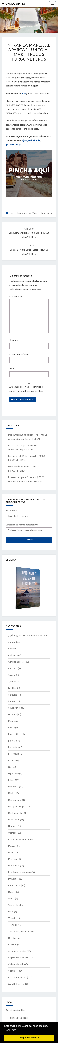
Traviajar (12, 924)
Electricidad (14, 734)
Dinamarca (13, 720)
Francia (12, 760)
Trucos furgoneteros (20, 212)
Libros (11, 780)
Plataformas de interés (20, 839)
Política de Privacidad (17, 1017)
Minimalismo (15, 799)
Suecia (11, 898)
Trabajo (12, 918)
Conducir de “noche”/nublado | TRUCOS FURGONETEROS (29, 233)
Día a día (12, 714)
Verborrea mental (17, 951)
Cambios (12, 694)
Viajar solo (13, 970)
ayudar (11, 681)
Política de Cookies (15, 1010)
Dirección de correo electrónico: (22, 524)
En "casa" (13, 740)
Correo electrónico (19, 354)
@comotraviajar (14, 144)
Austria (11, 674)
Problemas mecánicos (19, 872)
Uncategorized (15, 937)
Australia (12, 668)
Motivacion (13, 819)
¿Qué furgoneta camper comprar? (25, 635)
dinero (11, 727)
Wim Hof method (17, 983)
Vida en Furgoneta (42, 212)
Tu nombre (11, 510)
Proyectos (13, 878)
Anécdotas (13, 655)
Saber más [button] (10, 1030)
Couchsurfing (15, 707)
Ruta (10, 891)
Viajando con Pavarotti (19, 957)
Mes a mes (13, 786)
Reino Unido (14, 885)
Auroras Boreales (17, 661)
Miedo (11, 793)
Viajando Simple (13, 4)
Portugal (12, 858)
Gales (11, 766)
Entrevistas (14, 747)
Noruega (12, 826)
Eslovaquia (13, 753)
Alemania (13, 641)
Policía (11, 852)
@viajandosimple (31, 140)
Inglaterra (13, 773)
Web (11, 368)
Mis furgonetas (15, 812)
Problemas (13, 865)
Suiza (11, 911)
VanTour (12, 944)
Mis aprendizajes (16, 806)
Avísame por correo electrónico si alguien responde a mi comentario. (27, 388)
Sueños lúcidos (15, 905)
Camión (12, 701)
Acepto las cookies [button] (29, 1037)
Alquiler (12, 648)
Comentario (16, 296)
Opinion (12, 832)
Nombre (13, 340)
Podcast (12, 845)
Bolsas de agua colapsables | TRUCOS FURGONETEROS (29, 249)
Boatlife (12, 687)
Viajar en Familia (16, 964)
